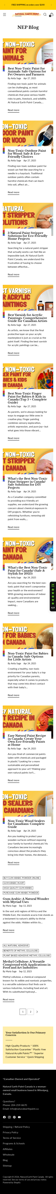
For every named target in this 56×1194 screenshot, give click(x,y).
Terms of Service (12, 1137)
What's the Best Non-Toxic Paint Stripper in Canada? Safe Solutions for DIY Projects (27, 483)
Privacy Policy (10, 1132)
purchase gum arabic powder (21, 893)
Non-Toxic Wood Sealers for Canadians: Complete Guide (26, 824)
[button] (53, 596)
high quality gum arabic (18, 888)
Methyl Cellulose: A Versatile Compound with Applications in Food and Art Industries (27, 964)
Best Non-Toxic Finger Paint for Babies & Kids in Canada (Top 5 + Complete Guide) (27, 398)
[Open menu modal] (4, 14)
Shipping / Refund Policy (16, 1126)
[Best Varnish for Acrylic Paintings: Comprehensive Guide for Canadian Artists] (28, 301)
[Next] (51, 5)
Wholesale (8, 1154)
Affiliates (7, 1149)
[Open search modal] (45, 14)
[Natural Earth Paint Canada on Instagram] (10, 1118)
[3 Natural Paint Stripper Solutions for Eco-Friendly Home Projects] (28, 219)
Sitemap (7, 1165)
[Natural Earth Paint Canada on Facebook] (5, 1118)
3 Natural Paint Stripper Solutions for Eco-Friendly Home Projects (27, 236)
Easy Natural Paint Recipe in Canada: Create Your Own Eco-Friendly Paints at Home (27, 740)
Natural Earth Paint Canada (32, 1177)
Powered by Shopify (12, 1182)
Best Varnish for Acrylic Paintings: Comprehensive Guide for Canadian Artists (27, 318)
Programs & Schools (14, 1143)
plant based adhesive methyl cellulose (27, 955)
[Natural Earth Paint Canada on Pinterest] (14, 1118)
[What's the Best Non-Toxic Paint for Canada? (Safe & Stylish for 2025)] (28, 554)
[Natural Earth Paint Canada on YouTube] (19, 1118)
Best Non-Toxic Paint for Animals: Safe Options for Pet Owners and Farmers (27, 71)
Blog (5, 1160)
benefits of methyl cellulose (21, 951)
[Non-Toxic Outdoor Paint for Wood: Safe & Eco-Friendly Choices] (28, 137)
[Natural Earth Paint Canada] (27, 14)
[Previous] (4, 5)
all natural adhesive (16, 945)
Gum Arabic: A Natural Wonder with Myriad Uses (26, 900)
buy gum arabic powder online (22, 878)
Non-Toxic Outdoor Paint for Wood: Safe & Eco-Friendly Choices (27, 153)
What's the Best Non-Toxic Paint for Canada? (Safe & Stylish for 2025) (27, 570)
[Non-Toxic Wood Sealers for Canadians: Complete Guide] (28, 807)
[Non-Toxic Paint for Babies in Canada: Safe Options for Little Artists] (28, 639)
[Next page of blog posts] (37, 1012)
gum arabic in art (14, 883)
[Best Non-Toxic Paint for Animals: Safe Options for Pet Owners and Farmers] (28, 54)
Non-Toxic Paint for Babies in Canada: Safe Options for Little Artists (28, 656)
